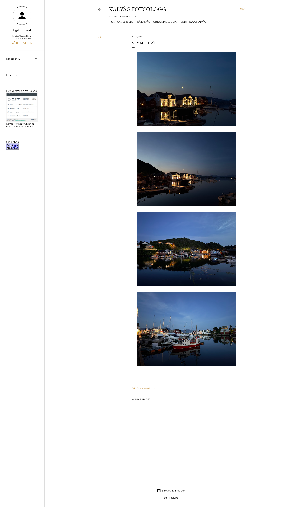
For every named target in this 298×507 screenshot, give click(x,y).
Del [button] (99, 37)
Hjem (112, 21)
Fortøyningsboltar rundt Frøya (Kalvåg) (179, 21)
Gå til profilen (22, 43)
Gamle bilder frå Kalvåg (133, 21)
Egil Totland (22, 30)
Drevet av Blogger (173, 490)
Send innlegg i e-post (146, 388)
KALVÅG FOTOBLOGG (137, 9)
